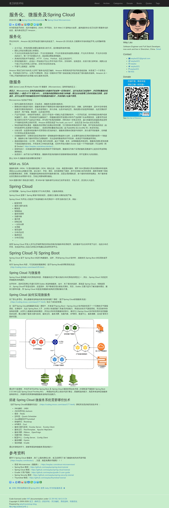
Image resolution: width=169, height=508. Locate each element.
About (97, 3)
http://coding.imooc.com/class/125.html (27, 267)
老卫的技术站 (16, 3)
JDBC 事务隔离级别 (19, 488)
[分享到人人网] (28, 24)
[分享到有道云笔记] (35, 24)
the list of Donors (134, 118)
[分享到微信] (31, 24)
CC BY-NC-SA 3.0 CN (58, 499)
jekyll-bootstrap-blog (28, 504)
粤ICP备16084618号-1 (18, 507)
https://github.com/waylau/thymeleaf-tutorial (47, 478)
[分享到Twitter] (13, 24)
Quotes (149, 3)
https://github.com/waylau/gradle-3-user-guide (51, 472)
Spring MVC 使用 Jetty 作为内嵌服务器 (46, 488)
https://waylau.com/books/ (22, 460)
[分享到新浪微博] (22, 24)
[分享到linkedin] (16, 24)
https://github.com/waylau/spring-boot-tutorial (49, 467)
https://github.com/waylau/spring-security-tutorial (53, 475)
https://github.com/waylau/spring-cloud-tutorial (50, 470)
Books (139, 3)
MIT (28, 499)
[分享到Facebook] (19, 24)
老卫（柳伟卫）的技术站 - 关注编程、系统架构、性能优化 (53, 501)
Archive (106, 3)
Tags (158, 3)
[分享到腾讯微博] (38, 24)
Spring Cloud (27, 20)
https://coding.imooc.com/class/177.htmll (28, 302)
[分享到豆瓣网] (41, 24)
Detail (158, 49)
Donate (130, 3)
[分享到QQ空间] (25, 24)
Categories (118, 3)
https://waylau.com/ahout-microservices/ (58, 464)
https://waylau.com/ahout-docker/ (38, 146)
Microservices (38, 20)
